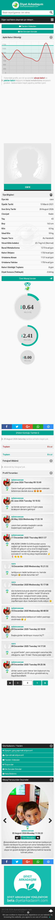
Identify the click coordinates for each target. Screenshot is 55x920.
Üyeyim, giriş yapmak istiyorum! (18, 750)
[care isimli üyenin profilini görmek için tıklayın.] (7, 570)
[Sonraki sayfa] (45, 683)
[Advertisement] (27, 114)
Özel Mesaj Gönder (27, 278)
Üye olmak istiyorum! (14, 755)
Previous (6, 820)
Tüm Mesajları (28, 838)
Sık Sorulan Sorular (28, 32)
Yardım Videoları (28, 26)
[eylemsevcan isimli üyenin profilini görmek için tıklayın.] (7, 486)
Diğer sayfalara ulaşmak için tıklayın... (18, 20)
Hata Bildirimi (10, 774)
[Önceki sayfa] (10, 683)
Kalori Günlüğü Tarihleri (27, 433)
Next (49, 820)
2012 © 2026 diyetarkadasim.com (17, 910)
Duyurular (9, 764)
